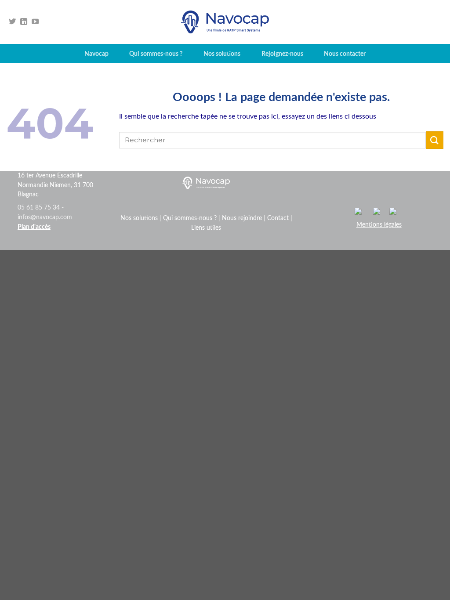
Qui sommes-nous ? (155, 54)
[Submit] (434, 139)
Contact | (279, 218)
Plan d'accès (34, 227)
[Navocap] (225, 22)
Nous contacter (345, 54)
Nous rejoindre (242, 218)
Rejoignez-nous (282, 54)
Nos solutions (221, 54)
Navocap (96, 54)
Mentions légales (379, 225)
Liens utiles (206, 228)
